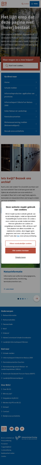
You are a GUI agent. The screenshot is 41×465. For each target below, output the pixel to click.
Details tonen (20, 257)
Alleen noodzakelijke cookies (21, 243)
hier (18, 236)
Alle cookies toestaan (20, 250)
